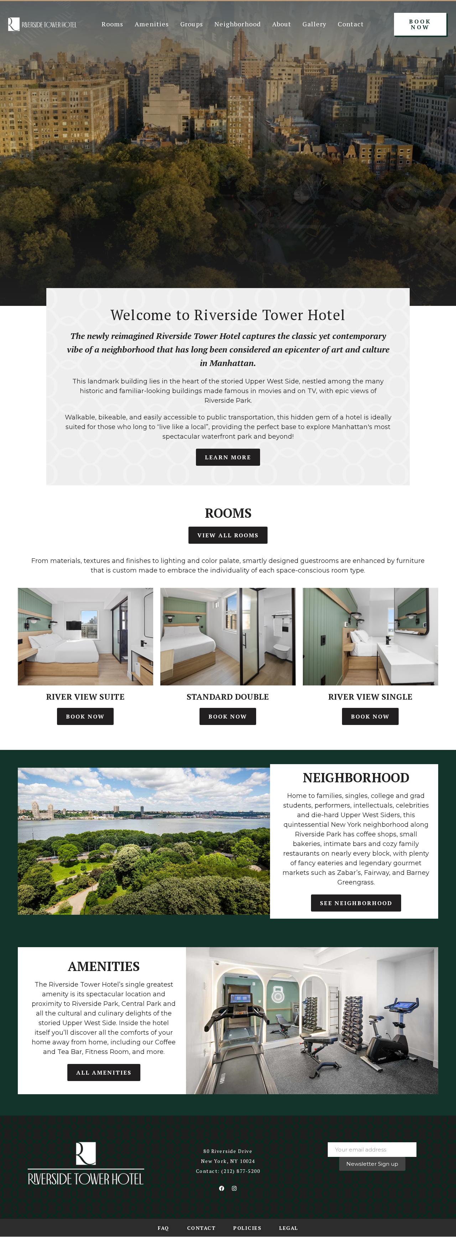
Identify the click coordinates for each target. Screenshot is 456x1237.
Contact (351, 24)
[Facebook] (221, 1188)
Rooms (113, 24)
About (281, 24)
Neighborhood (237, 24)
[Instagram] (234, 1188)
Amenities (152, 24)
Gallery (314, 24)
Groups (191, 24)
